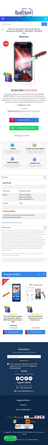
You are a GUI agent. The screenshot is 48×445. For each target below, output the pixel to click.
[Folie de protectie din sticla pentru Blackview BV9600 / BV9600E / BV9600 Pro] (24, 63)
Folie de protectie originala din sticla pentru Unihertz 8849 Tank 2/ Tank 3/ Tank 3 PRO (12, 319)
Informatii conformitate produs (12, 223)
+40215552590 (25, 388)
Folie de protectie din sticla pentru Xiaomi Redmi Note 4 (35, 318)
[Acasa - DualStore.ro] (24, 12)
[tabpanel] (24, 63)
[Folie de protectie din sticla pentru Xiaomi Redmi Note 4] (35, 293)
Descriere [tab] (5, 177)
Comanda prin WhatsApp (26, 128)
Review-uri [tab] (6, 227)
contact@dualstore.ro (25, 391)
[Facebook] (18, 378)
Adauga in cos (23, 120)
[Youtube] (22, 378)
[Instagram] (30, 378)
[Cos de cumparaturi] (45, 18)
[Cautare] (44, 24)
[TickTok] (26, 378)
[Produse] (3, 19)
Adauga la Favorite (23, 136)
